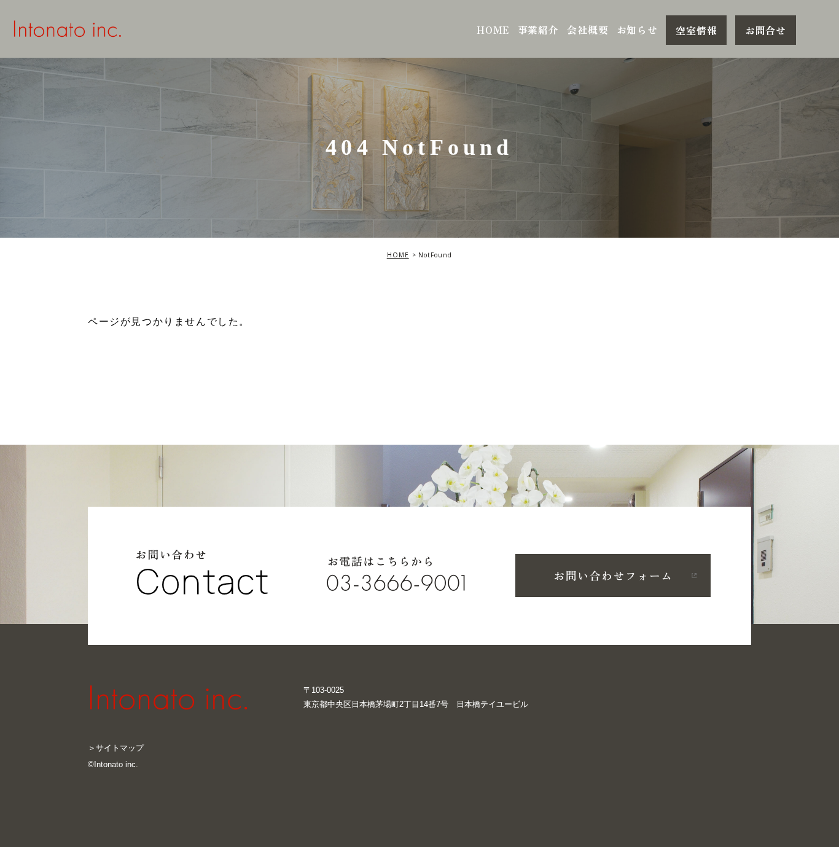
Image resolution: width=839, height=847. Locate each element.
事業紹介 (538, 30)
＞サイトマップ (116, 747)
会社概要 (587, 30)
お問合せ (765, 30)
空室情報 (696, 30)
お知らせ (637, 30)
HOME (493, 30)
